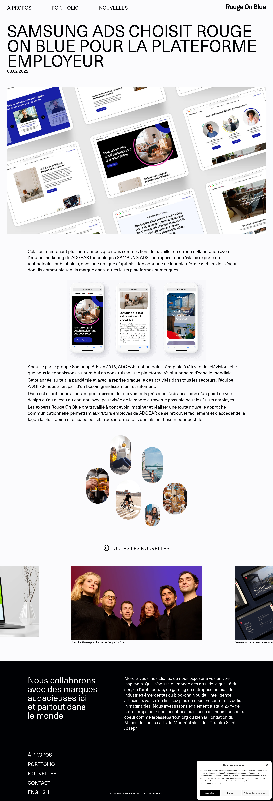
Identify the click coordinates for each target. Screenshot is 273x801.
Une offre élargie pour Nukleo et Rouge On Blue (97, 642)
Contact (39, 783)
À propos (19, 7)
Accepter (209, 792)
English (38, 792)
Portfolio (65, 7)
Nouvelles (113, 7)
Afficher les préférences (255, 792)
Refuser (231, 792)
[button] (267, 764)
